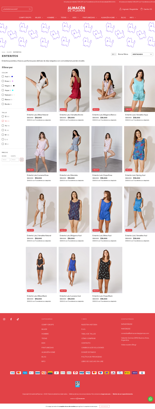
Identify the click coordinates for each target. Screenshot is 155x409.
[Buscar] (30, 9)
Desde (4, 156)
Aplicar (21, 159)
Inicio (3, 52)
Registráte (134, 9)
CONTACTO (85, 343)
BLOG (123, 17)
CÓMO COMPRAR (88, 338)
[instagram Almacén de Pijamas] (4, 319)
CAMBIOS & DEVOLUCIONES (92, 347)
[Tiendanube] (77, 399)
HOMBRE (51, 17)
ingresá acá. (106, 394)
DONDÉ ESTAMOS (88, 352)
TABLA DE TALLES (88, 334)
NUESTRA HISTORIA (89, 325)
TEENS (64, 17)
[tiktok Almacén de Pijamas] (18, 319)
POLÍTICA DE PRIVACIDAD (91, 357)
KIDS (75, 17)
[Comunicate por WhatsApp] (150, 399)
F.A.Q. (83, 329)
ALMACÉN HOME (108, 17)
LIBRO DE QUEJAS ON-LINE (92, 361)
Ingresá (125, 9)
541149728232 (126, 324)
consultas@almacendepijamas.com (135, 333)
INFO (132, 17)
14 (113, 54)
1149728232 (125, 329)
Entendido (104, 406)
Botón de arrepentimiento (123, 394)
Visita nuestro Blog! (128, 345)
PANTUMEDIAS (89, 17)
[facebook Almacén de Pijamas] (11, 319)
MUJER (38, 17)
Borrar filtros (123, 54)
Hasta (13, 156)
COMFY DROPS (25, 17)
